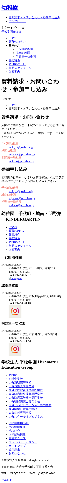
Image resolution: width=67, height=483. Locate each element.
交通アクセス (17, 438)
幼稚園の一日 (17, 64)
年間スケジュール (20, 67)
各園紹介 (14, 234)
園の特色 (14, 60)
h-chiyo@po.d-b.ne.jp (21, 147)
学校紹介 (14, 430)
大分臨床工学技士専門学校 (26, 397)
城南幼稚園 (23, 52)
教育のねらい (17, 41)
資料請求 (14, 449)
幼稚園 (10, 7)
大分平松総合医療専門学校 (26, 390)
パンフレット (17, 21)
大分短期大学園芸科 (21, 386)
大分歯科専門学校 (20, 412)
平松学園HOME (11, 31)
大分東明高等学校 (20, 382)
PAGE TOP (8, 479)
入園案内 (14, 71)
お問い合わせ (17, 453)
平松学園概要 (17, 426)
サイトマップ (17, 445)
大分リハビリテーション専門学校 (30, 405)
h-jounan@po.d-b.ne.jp (22, 154)
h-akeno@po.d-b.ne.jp (21, 161)
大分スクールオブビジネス (26, 416)
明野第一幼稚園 (26, 56)
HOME (13, 38)
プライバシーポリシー (23, 442)
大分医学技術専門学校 (23, 409)
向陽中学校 (16, 378)
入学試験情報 (17, 434)
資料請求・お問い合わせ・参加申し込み (34, 17)
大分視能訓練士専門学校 (24, 401)
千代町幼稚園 (24, 49)
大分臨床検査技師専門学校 (26, 393)
